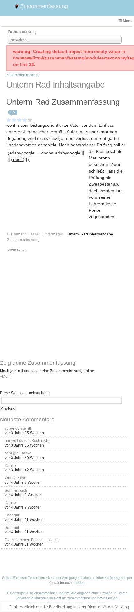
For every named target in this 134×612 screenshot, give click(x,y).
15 (13, 112)
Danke (10, 465)
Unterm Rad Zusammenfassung (63, 102)
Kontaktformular (61, 583)
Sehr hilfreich (16, 490)
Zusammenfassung (44, 6)
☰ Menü (125, 21)
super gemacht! (18, 428)
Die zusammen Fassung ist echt (32, 540)
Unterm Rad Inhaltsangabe (90, 234)
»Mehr (5, 376)
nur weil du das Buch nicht (27, 441)
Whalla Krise (15, 478)
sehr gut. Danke (18, 453)
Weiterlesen (17, 250)
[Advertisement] (47, 202)
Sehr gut (12, 515)
